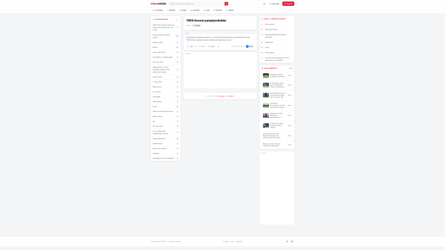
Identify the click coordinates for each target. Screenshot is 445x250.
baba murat (165, 87)
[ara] (226, 4)
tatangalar (165, 97)
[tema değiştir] (264, 4)
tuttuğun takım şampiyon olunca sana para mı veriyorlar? (277, 59)
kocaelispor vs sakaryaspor (165, 57)
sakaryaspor (165, 101)
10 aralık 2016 (165, 126)
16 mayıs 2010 (165, 62)
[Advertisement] (220, 71)
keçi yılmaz (165, 92)
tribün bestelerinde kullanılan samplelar (275, 36)
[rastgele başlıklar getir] (177, 19)
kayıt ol (231, 96)
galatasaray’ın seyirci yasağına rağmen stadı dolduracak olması (165, 69)
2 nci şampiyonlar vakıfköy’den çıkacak (165, 132)
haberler (219, 10)
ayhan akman (165, 116)
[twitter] (287, 241)
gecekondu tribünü (165, 148)
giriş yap (222, 96)
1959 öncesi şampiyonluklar (165, 111)
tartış (289, 75)
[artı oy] (188, 46)
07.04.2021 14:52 (238, 46)
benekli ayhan (165, 42)
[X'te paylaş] (218, 46)
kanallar (226, 241)
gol (165, 121)
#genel (231, 10)
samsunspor (269, 52)
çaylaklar (196, 10)
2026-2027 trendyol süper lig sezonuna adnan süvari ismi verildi (165, 27)
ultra (250, 46)
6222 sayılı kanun (271, 29)
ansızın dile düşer (165, 52)
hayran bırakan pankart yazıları (165, 36)
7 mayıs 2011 (165, 82)
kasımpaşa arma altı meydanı (165, 158)
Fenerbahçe (190, 37)
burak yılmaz (165, 77)
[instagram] (292, 241)
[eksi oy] (195, 46)
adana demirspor (165, 138)
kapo (208, 10)
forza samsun (270, 24)
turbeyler (165, 153)
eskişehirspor (165, 143)
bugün (184, 10)
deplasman (269, 42)
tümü (290, 68)
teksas (165, 47)
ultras (267, 47)
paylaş (197, 25)
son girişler (159, 10)
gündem (172, 10)
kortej (165, 106)
